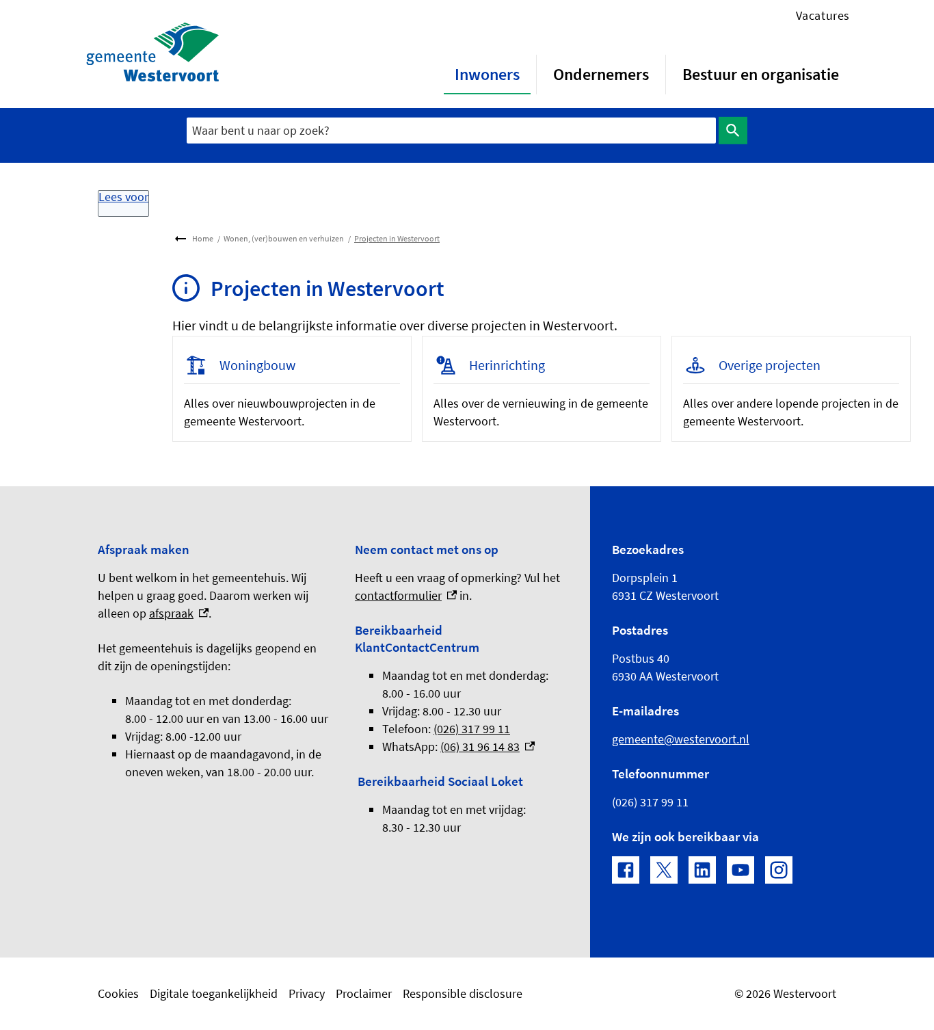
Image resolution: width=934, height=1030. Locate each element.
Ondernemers (601, 74)
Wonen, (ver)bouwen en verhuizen (284, 238)
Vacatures (823, 15)
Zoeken (733, 130)
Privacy (307, 993)
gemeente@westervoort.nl (680, 739)
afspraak (179, 613)
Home (202, 238)
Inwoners (487, 74)
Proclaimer (364, 993)
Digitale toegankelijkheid (214, 993)
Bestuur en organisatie (760, 74)
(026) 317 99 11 (471, 729)
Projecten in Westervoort (397, 238)
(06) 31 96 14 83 (487, 746)
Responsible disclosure (462, 993)
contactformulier (406, 595)
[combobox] (451, 130)
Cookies (118, 993)
